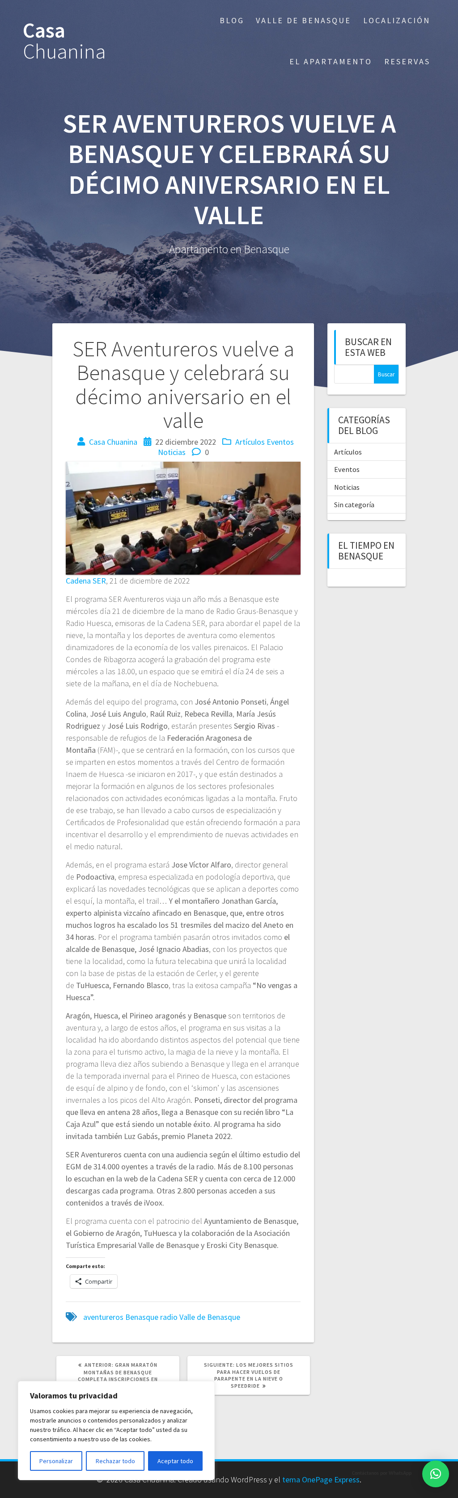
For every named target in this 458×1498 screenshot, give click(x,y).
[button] (435, 1473)
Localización (396, 20)
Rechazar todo (115, 1461)
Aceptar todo (175, 1461)
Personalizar (56, 1461)
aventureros (103, 1317)
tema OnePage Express (321, 1479)
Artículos (250, 442)
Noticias (172, 452)
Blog (232, 20)
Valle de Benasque (303, 20)
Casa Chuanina (113, 442)
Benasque (141, 1317)
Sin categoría (354, 504)
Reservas (407, 61)
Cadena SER (86, 581)
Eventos (280, 442)
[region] (116, 1430)
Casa (64, 41)
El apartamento (330, 61)
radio (169, 1317)
